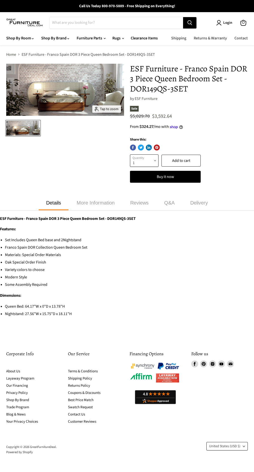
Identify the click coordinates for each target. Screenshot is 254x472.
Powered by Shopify (19, 452)
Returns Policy (79, 385)
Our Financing (17, 385)
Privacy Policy (17, 392)
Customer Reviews (82, 421)
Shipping (178, 38)
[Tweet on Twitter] (141, 147)
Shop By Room (19, 38)
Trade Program (17, 407)
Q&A (169, 203)
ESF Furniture (146, 98)
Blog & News (16, 414)
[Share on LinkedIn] (149, 147)
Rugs (116, 38)
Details (53, 203)
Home (11, 54)
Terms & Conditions (83, 371)
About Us (13, 371)
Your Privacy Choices (22, 421)
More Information (96, 203)
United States (224, 446)
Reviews (139, 203)
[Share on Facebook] (133, 147)
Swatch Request (80, 407)
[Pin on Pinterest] (157, 147)
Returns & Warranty (210, 38)
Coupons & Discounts (84, 392)
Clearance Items (144, 38)
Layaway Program (20, 378)
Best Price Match (81, 400)
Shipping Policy (80, 378)
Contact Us (76, 414)
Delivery (199, 203)
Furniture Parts (90, 38)
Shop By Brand (54, 38)
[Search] (189, 23)
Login (227, 22)
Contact (241, 38)
